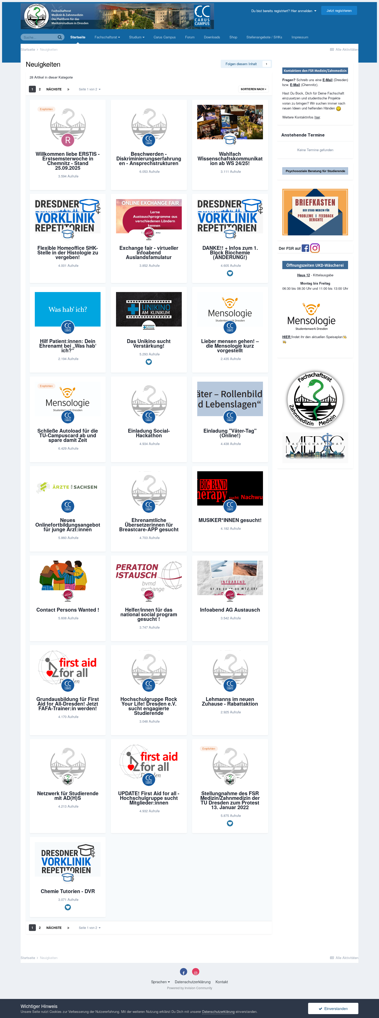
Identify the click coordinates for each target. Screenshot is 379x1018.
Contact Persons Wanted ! (67, 609)
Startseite (77, 37)
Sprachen (159, 981)
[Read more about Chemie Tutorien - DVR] (68, 859)
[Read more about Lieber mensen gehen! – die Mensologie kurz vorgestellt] (230, 309)
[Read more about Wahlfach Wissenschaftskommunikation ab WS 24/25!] (230, 122)
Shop (233, 37)
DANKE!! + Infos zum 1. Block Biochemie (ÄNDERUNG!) (230, 252)
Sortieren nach (253, 89)
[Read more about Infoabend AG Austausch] (230, 578)
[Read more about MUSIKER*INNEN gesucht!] (230, 488)
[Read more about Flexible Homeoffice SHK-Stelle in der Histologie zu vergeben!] (68, 216)
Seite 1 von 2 (89, 89)
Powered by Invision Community (189, 988)
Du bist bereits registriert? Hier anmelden (282, 10)
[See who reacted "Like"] (230, 273)
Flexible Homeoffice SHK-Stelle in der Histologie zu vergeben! (67, 252)
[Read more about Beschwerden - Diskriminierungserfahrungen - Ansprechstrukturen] (149, 122)
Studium (136, 37)
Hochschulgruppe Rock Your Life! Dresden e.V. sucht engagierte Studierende (148, 705)
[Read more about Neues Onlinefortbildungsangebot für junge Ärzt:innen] (68, 488)
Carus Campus (165, 37)
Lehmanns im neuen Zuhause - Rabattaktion (230, 701)
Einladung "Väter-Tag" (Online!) (230, 433)
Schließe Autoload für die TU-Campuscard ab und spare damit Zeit (67, 435)
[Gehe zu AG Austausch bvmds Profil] (149, 234)
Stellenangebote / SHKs (264, 37)
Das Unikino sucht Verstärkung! (149, 343)
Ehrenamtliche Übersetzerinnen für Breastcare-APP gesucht (149, 524)
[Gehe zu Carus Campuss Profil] (149, 140)
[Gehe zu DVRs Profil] (230, 140)
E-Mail (328, 79)
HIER (286, 336)
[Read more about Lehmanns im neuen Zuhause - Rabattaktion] (230, 667)
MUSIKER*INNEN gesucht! (230, 520)
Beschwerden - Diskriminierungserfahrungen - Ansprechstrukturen (148, 158)
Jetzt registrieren (339, 10)
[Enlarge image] (315, 264)
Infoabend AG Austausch (230, 609)
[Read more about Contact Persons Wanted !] (68, 578)
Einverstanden (335, 1008)
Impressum (300, 37)
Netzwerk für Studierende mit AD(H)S (67, 795)
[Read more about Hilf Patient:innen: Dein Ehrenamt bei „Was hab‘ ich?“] (68, 309)
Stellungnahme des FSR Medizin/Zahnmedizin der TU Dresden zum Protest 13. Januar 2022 (230, 800)
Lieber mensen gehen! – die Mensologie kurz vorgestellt (230, 345)
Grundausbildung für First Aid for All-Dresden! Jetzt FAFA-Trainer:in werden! (67, 703)
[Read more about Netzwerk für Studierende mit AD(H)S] (68, 761)
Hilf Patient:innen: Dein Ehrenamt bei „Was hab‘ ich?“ (67, 345)
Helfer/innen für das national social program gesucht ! (148, 614)
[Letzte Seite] (68, 89)
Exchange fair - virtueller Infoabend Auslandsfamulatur (148, 252)
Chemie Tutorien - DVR (68, 891)
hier (317, 117)
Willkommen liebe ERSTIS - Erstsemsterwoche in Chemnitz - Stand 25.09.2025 (68, 160)
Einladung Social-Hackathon (149, 433)
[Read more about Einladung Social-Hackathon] (149, 399)
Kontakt (222, 981)
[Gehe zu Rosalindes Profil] (68, 140)
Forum (190, 37)
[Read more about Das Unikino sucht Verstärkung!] (149, 309)
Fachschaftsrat (106, 37)
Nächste (54, 89)
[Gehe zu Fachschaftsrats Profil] (68, 779)
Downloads (212, 37)
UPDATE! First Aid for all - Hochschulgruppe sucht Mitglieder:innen (148, 798)
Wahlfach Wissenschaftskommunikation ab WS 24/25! (230, 158)
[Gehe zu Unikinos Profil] (149, 327)
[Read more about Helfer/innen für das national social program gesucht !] (149, 578)
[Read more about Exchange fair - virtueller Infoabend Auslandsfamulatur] (149, 216)
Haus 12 (303, 274)
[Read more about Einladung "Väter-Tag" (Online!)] (230, 399)
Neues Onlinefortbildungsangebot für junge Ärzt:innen (67, 524)
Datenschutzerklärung (193, 981)
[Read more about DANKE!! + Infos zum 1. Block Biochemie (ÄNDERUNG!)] (230, 216)
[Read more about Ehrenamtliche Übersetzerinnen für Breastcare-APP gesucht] (149, 488)
